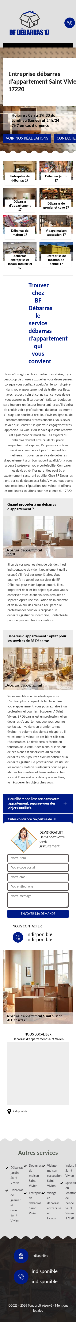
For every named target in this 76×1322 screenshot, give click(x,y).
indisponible (39, 934)
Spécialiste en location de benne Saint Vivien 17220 (68, 1200)
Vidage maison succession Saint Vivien (50, 1176)
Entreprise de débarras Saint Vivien (31, 1203)
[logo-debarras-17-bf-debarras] (29, 23)
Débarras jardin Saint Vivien (13, 1175)
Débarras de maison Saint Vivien (31, 1176)
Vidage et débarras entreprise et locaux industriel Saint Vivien (59, 1192)
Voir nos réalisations (27, 138)
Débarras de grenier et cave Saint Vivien (13, 1205)
